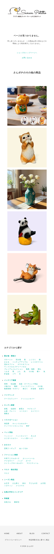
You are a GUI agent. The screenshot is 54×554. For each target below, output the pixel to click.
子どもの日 (33, 483)
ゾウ (14, 374)
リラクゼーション (11, 420)
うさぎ (6, 371)
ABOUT (20, 533)
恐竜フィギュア (10, 448)
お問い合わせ (27, 58)
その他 (31, 371)
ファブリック (9, 395)
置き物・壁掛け (10, 356)
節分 (24, 483)
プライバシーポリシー (13, 540)
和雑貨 (6, 498)
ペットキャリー (22, 436)
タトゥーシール (29, 458)
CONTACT (46, 533)
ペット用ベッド (27, 438)
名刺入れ (7, 502)
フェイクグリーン (27, 386)
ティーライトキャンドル (13, 426)
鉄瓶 (6, 409)
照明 (6, 384)
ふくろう (32, 360)
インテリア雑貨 (10, 380)
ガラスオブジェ (23, 364)
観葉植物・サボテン (12, 389)
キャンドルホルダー (20, 423)
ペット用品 (8, 432)
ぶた (19, 371)
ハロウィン (8, 486)
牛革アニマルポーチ (12, 458)
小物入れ (7, 386)
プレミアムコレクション (13, 369)
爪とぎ (33, 436)
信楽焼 (13, 409)
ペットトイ (8, 436)
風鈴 (16, 386)
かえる (6, 362)
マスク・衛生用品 (11, 469)
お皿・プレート (10, 411)
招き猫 (18, 360)
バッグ (20, 461)
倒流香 (6, 423)
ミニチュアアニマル (20, 362)
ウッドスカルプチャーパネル (15, 367)
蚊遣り (41, 389)
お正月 (6, 483)
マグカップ (31, 409)
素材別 (16, 502)
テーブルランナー (11, 399)
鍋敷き (6, 413)
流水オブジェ (9, 364)
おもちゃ (7, 445)
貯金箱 (6, 374)
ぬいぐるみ (23, 448)
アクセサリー (9, 461)
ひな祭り (15, 483)
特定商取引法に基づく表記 (39, 540)
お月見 (43, 483)
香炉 (27, 426)
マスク (6, 473)
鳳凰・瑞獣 (30, 369)
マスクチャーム (33, 463)
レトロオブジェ (37, 362)
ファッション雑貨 (11, 455)
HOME (6, 533)
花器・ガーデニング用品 (28, 384)
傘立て (25, 389)
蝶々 (38, 371)
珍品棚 (13, 384)
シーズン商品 (9, 480)
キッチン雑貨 (9, 405)
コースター (23, 411)
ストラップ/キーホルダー (13, 463)
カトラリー (35, 411)
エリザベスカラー (11, 438)
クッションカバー (28, 399)
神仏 (39, 369)
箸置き (21, 409)
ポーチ (28, 461)
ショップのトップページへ (27, 53)
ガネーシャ (8, 360)
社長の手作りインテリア (13, 492)
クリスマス (20, 486)
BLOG (32, 533)
